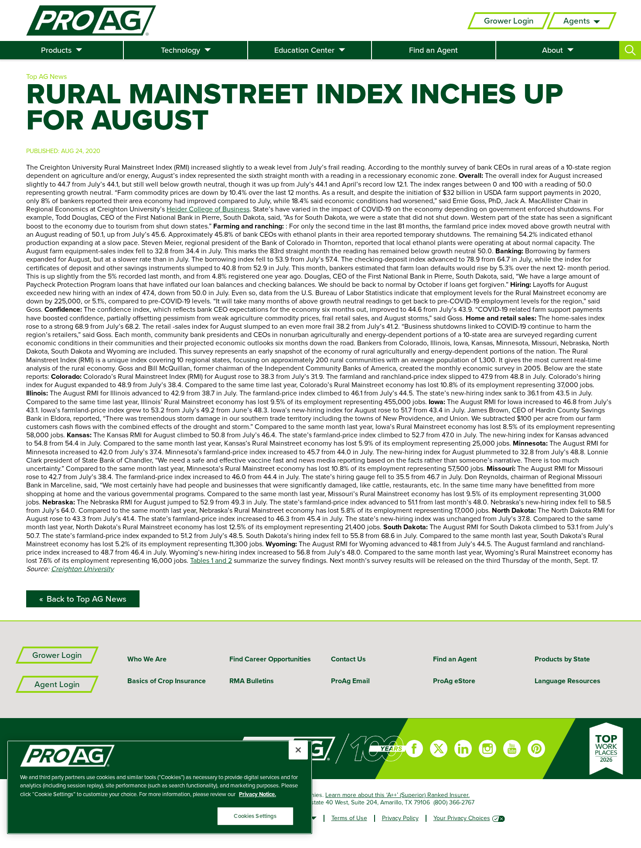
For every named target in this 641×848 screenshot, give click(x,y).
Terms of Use (349, 818)
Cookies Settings (255, 816)
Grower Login (509, 20)
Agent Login (57, 684)
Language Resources (567, 681)
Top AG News (46, 76)
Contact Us (348, 659)
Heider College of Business (208, 209)
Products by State (562, 659)
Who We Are (147, 659)
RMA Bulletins (251, 681)
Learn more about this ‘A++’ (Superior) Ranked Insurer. (397, 794)
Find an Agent (433, 50)
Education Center (304, 50)
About (552, 50)
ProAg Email (350, 681)
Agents (576, 20)
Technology (180, 50)
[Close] (298, 749)
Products (56, 50)
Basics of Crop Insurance (166, 681)
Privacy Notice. (257, 794)
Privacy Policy (400, 818)
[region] (159, 787)
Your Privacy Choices (461, 818)
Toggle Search (630, 50)
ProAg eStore (454, 681)
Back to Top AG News (86, 599)
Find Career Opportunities (270, 659)
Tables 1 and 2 (211, 560)
